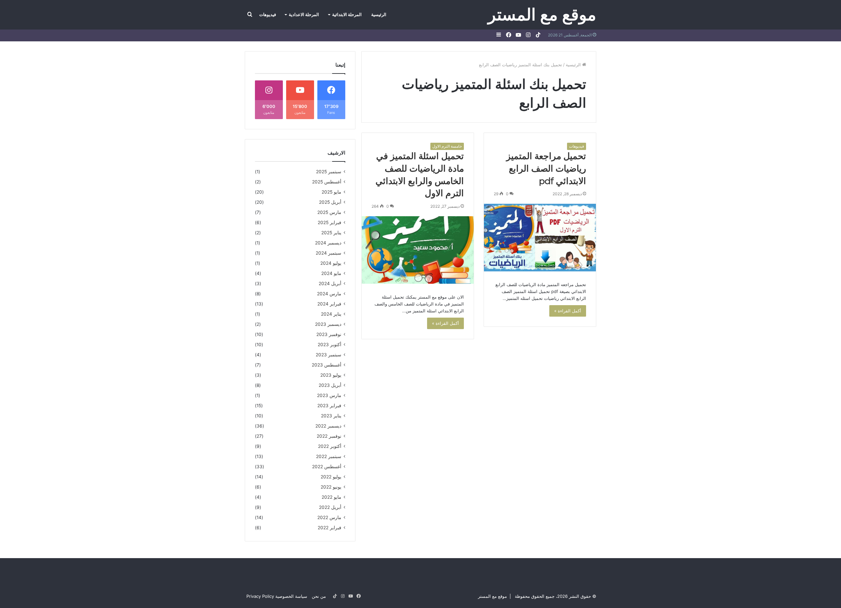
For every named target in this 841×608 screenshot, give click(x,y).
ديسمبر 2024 (328, 242)
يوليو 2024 (330, 263)
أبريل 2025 (330, 202)
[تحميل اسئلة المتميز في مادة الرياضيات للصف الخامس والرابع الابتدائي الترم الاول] (418, 250)
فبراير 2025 (329, 222)
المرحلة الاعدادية (304, 14)
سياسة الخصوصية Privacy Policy (276, 596)
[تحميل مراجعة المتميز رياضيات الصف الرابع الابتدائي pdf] (540, 237)
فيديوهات (267, 14)
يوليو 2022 (331, 476)
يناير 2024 (331, 314)
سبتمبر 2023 (328, 354)
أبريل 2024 (330, 283)
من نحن (319, 596)
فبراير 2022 (329, 527)
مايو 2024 (331, 273)
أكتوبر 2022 (329, 446)
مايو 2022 (331, 497)
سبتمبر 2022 (328, 456)
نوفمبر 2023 (328, 334)
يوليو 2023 (330, 375)
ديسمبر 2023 (328, 324)
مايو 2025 (331, 192)
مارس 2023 (329, 395)
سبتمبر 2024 (328, 253)
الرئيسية (378, 14)
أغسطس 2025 (326, 181)
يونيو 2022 (331, 487)
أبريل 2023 (330, 385)
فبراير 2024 (329, 303)
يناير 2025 (331, 232)
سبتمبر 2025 (328, 171)
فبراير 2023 (329, 405)
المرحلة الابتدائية (347, 14)
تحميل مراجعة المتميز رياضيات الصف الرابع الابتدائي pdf (546, 168)
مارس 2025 (329, 212)
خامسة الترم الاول (447, 146)
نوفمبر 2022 (329, 436)
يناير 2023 (331, 415)
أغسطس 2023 (326, 364)
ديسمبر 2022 (328, 426)
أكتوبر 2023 (329, 344)
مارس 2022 (329, 517)
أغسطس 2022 (326, 466)
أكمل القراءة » (567, 310)
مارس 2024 (329, 293)
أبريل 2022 (330, 507)
